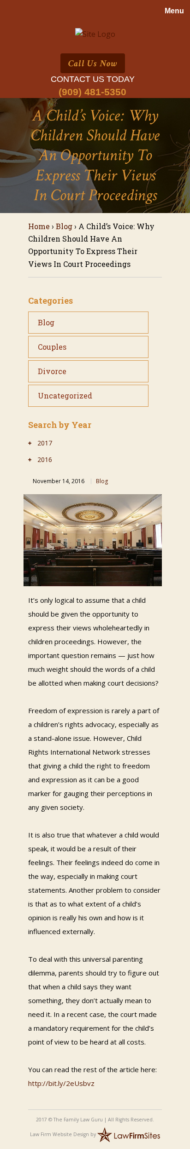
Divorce (52, 371)
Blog (64, 226)
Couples (52, 347)
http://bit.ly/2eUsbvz (61, 1083)
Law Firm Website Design (59, 1134)
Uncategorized (65, 395)
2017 (44, 443)
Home (39, 226)
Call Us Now (92, 63)
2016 (44, 459)
